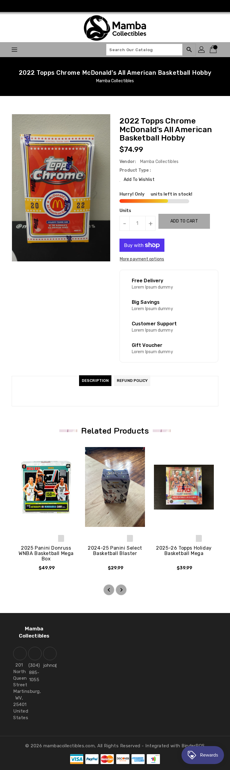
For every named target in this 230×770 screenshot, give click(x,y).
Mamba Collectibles (115, 80)
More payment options (142, 259)
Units (125, 211)
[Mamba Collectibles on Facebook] (103, 5)
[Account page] (202, 50)
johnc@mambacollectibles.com (49, 665)
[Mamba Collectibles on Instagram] (115, 5)
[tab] (95, 380)
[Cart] (214, 50)
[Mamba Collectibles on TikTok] (126, 5)
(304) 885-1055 (34, 672)
